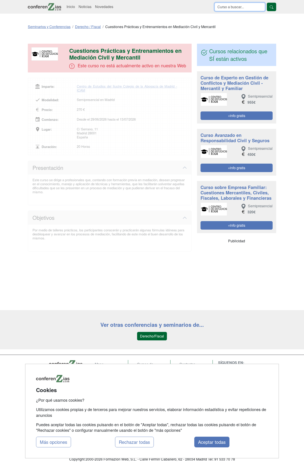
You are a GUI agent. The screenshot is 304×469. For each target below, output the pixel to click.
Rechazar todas (134, 442)
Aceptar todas (212, 442)
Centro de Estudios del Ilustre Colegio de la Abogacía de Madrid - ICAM (127, 88)
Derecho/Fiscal (152, 336)
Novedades (104, 6)
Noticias (85, 6)
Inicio (71, 6)
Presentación (47, 167)
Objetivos (43, 217)
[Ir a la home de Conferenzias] (44, 7)
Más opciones (53, 442)
